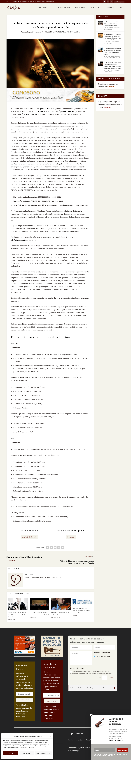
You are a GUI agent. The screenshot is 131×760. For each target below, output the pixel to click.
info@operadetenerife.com (23, 240)
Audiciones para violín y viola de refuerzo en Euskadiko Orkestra (112, 24)
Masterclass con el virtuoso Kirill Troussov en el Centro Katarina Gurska (17, 615)
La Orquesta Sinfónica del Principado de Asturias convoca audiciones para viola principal (112, 37)
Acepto (10, 753)
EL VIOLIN (43, 7)
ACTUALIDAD (58, 32)
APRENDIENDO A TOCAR (61, 7)
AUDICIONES (70, 32)
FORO (121, 7)
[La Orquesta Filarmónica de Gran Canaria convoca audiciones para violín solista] (100, 49)
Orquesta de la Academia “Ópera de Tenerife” (56, 111)
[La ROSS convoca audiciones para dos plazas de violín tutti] (39, 604)
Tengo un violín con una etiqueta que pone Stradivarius (36, 2)
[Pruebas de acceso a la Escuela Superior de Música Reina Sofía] (82, 602)
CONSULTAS (109, 7)
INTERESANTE (80, 7)
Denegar (26, 753)
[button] (50, 736)
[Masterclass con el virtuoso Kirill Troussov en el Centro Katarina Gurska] (18, 604)
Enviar (112, 678)
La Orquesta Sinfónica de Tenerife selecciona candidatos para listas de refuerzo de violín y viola (112, 65)
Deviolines (36, 32)
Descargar (70, 537)
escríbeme (107, 108)
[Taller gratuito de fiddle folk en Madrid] (61, 604)
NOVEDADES (95, 7)
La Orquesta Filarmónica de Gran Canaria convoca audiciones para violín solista (112, 51)
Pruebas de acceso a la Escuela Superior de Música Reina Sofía (81, 610)
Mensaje (75, 750)
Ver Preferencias (43, 753)
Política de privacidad (102, 656)
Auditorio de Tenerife (29, 537)
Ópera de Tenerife (46, 108)
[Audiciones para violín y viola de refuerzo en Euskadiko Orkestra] (100, 23)
